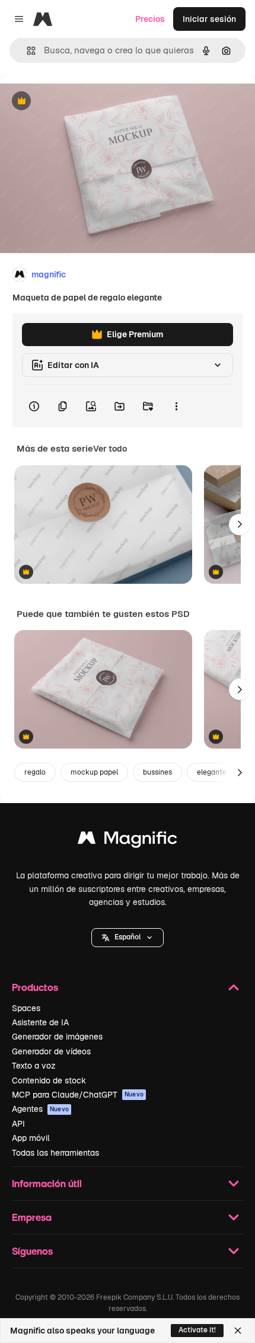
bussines (157, 772)
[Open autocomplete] (26, 50)
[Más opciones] (176, 406)
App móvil (31, 1138)
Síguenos (32, 1251)
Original (76, 101)
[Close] (238, 1330)
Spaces (26, 1008)
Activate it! (197, 1330)
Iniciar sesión (209, 19)
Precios (150, 19)
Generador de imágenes (57, 1036)
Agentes (40, 1109)
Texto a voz (34, 1065)
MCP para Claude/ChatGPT (78, 1094)
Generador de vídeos (51, 1051)
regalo (35, 772)
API (18, 1123)
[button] (127, 937)
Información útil (47, 1183)
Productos (35, 987)
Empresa (32, 1217)
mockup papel (94, 772)
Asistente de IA (40, 1022)
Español (127, 937)
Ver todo (110, 448)
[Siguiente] (239, 524)
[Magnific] (127, 841)
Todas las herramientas (55, 1152)
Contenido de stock (49, 1080)
